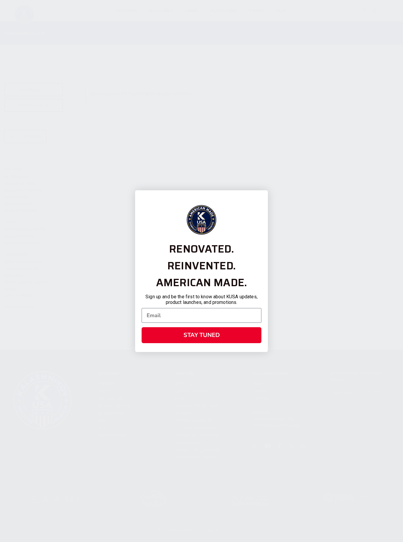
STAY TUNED (202, 335)
